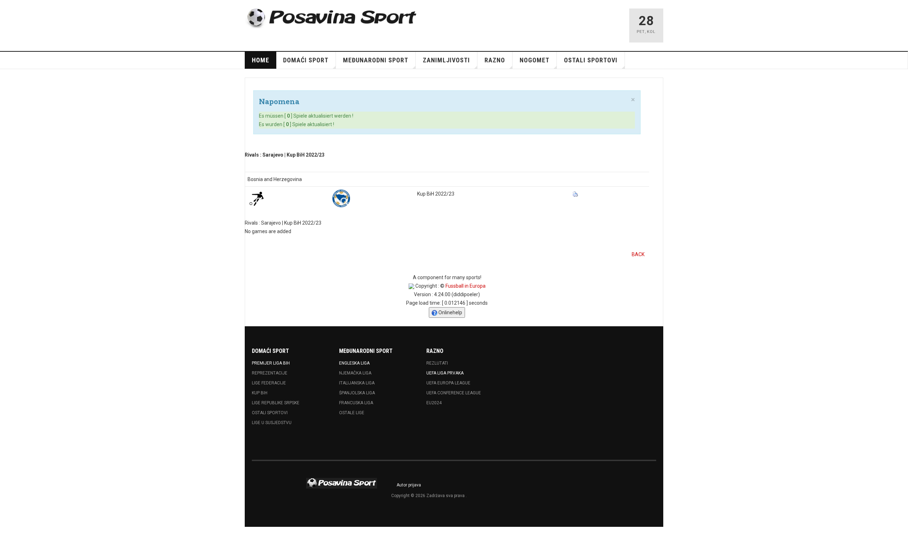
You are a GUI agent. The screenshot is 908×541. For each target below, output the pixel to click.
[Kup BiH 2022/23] (341, 198)
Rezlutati (437, 363)
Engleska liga (354, 363)
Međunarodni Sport (375, 60)
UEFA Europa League (448, 383)
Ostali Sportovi (270, 412)
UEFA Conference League (453, 392)
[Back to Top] (7, 534)
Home (260, 60)
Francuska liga (356, 402)
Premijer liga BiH (271, 363)
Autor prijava (409, 485)
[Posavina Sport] (332, 18)
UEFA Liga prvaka (445, 373)
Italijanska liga (357, 383)
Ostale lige (351, 412)
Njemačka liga (355, 373)
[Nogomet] (256, 198)
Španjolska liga (357, 392)
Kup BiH (259, 392)
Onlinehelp (449, 312)
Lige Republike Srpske (275, 402)
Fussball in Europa (465, 286)
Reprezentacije (269, 373)
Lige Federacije (269, 383)
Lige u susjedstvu (272, 422)
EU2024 (434, 402)
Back (638, 254)
